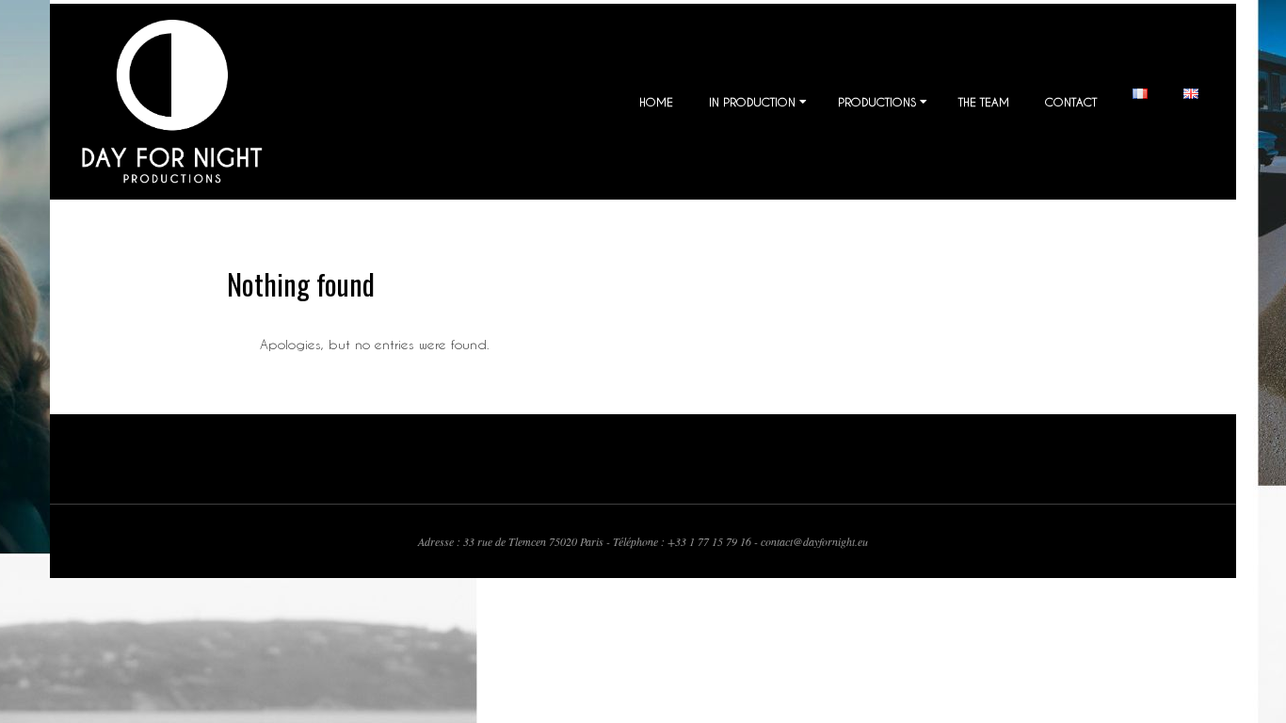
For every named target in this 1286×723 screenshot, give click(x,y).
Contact (1071, 101)
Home (656, 101)
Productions (877, 101)
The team (983, 101)
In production (752, 101)
